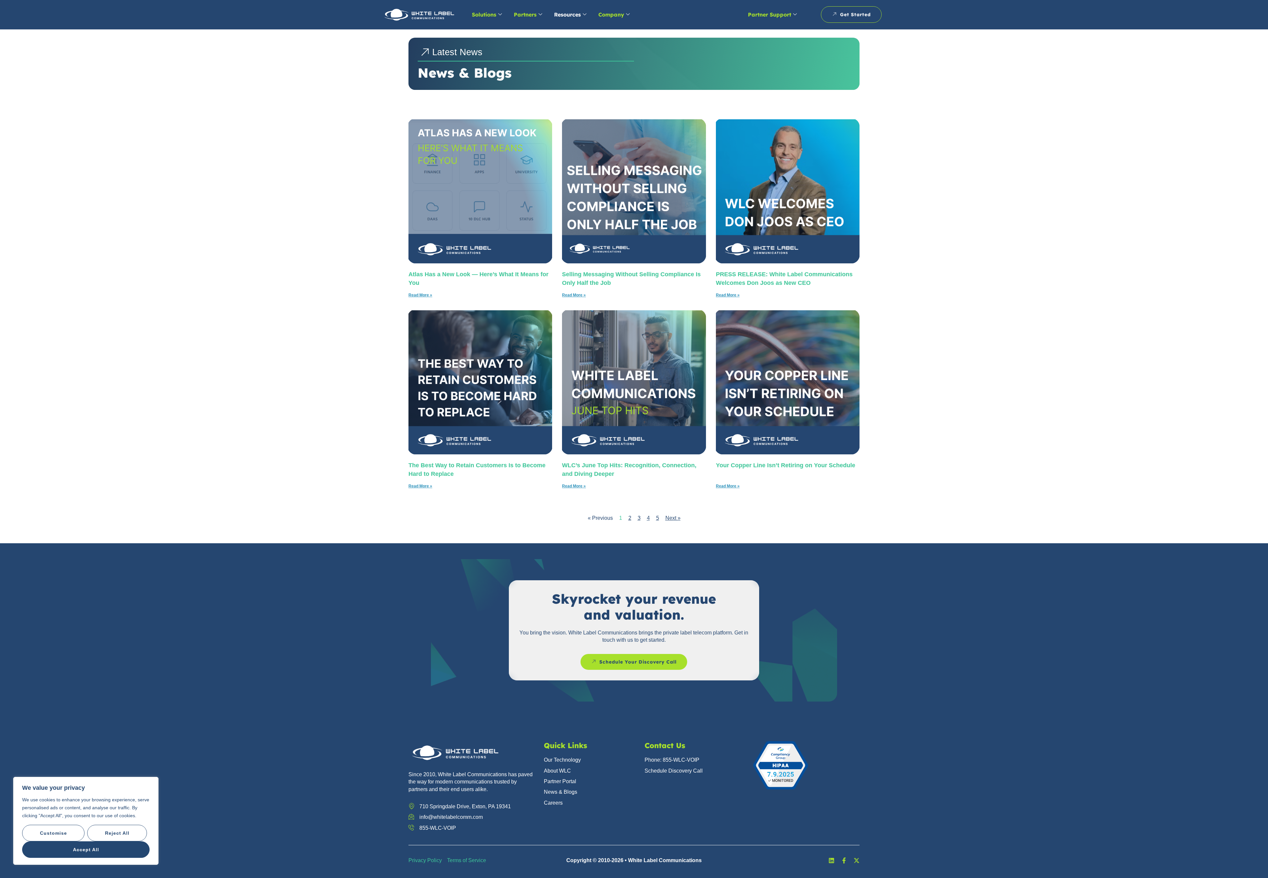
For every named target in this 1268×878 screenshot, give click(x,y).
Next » (673, 518)
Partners (525, 14)
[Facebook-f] (844, 860)
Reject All (117, 833)
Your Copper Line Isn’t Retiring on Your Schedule (785, 465)
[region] (85, 821)
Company (611, 14)
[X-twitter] (857, 860)
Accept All (86, 849)
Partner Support (769, 14)
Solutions (484, 14)
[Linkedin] (831, 860)
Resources (567, 14)
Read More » (420, 295)
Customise (53, 833)
